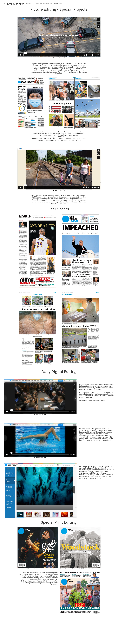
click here (58, 74)
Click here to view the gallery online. (92, 400)
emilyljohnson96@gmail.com (43, 4)
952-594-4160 (58, 4)
